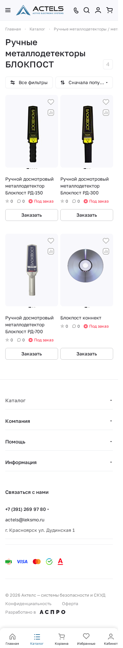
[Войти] (98, 10)
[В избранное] (51, 102)
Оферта (70, 603)
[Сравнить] (51, 112)
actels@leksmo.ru (24, 519)
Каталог (15, 400)
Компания (17, 421)
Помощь (15, 441)
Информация (21, 462)
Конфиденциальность (28, 603)
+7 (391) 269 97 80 (25, 509)
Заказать (31, 215)
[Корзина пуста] (109, 10)
